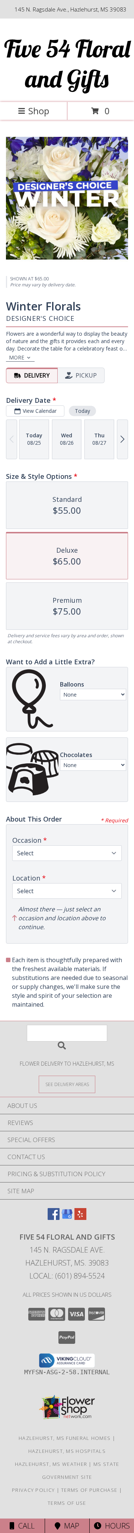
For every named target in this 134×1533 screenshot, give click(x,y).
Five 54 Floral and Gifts (67, 63)
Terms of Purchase (89, 1490)
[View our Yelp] (80, 1217)
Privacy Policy (33, 1490)
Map (69, 1526)
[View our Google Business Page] (67, 1217)
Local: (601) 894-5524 (67, 1276)
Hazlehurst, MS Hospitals (67, 1451)
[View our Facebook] (54, 1217)
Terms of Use (67, 1503)
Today (82, 410)
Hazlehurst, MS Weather (51, 1464)
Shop (38, 111)
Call (25, 1526)
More (16, 357)
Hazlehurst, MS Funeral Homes (65, 1438)
